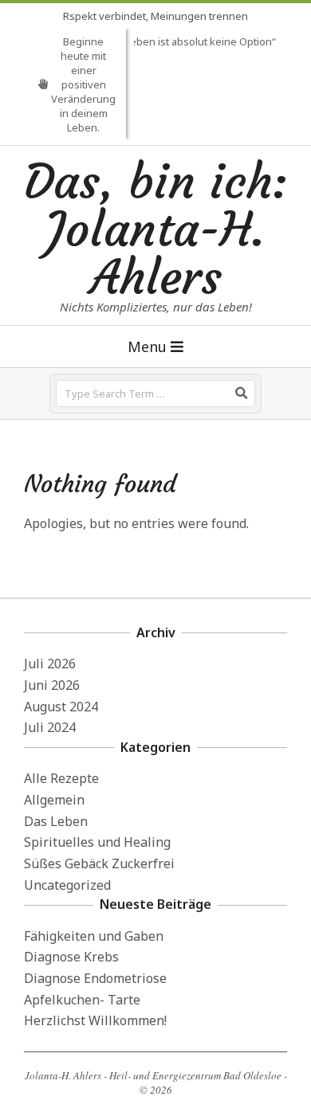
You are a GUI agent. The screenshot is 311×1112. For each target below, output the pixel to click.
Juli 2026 (50, 663)
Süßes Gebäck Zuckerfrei (99, 863)
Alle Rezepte (61, 778)
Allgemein (54, 800)
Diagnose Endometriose (95, 978)
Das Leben (56, 821)
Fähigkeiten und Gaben (93, 936)
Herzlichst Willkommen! (95, 1020)
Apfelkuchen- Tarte (82, 999)
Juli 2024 (50, 727)
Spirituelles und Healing (97, 842)
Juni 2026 (52, 685)
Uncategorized (67, 885)
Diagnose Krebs (71, 956)
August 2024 (61, 706)
